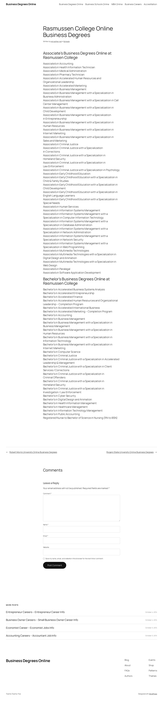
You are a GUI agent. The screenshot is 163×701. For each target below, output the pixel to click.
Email (45, 536)
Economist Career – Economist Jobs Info (30, 627)
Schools (66, 41)
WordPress (153, 694)
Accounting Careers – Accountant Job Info (31, 635)
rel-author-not (56, 41)
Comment (47, 493)
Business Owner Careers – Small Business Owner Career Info (42, 619)
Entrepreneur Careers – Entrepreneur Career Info (35, 612)
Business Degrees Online (21, 4)
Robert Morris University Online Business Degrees (33, 452)
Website (46, 547)
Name (45, 524)
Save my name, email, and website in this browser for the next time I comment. (74, 558)
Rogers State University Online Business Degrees (130, 452)
